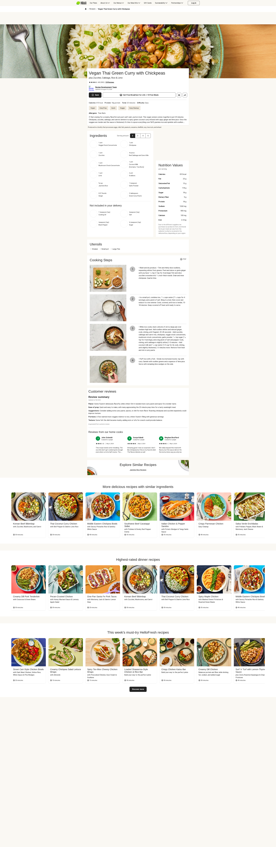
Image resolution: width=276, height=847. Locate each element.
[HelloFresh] (81, 3)
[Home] (85, 9)
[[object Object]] (179, 95)
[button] (132, 135)
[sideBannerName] (172, 144)
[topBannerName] (138, 18)
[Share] (185, 95)
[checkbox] (90, 82)
